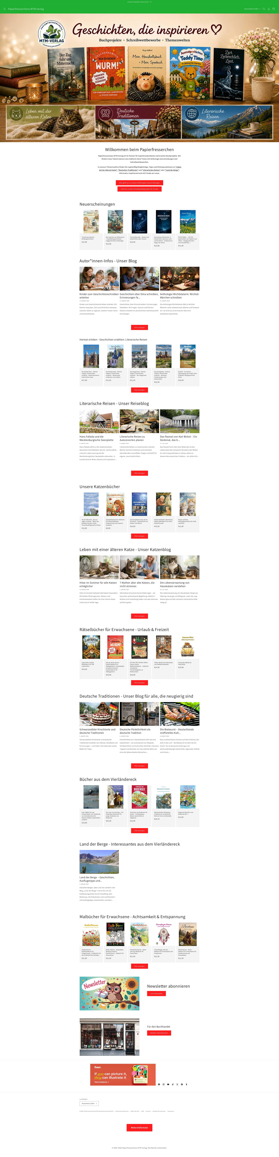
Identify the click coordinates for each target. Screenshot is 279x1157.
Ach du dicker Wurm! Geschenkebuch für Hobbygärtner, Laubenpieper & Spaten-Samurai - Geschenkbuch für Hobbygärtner (115, 667)
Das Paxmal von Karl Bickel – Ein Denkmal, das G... (178, 438)
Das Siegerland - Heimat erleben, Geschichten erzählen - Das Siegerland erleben (138, 374)
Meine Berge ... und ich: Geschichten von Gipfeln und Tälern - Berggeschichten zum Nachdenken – (187, 240)
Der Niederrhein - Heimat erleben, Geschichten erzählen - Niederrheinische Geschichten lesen (90, 374)
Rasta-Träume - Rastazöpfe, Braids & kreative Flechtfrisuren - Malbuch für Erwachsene (115, 952)
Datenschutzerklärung (122, 1111)
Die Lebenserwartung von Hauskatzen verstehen (175, 584)
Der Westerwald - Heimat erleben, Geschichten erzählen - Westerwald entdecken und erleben (114, 374)
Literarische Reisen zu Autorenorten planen (132, 438)
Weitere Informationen (159, 1033)
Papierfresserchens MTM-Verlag (93, 1111)
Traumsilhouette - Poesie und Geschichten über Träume (139, 238)
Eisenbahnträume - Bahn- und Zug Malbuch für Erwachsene (138, 951)
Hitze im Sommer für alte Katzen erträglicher (98, 584)
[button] (4, 8)
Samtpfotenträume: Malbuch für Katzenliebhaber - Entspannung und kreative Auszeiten (115, 522)
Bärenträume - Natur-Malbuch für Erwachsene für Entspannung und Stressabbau (187, 952)
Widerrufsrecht (135, 1111)
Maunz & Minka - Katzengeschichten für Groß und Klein (187, 521)
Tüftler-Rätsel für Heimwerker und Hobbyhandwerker (163, 663)
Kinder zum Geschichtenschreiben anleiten (99, 295)
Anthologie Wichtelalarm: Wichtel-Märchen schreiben (179, 295)
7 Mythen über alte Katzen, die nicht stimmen (137, 584)
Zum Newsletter (156, 993)
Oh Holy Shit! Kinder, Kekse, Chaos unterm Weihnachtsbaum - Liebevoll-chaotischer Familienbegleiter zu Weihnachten (139, 667)
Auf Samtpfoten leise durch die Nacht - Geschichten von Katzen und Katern (139, 521)
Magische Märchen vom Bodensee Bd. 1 (185, 813)
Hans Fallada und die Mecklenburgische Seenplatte (96, 438)
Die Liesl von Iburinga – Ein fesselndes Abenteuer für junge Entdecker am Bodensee (114, 815)
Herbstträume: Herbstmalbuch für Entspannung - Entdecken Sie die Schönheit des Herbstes (91, 952)
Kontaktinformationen (159, 1111)
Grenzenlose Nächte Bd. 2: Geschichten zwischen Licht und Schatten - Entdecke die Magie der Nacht (163, 240)
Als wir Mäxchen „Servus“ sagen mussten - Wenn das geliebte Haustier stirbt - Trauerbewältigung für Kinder (91, 522)
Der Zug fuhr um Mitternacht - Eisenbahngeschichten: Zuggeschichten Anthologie (115, 239)
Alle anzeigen (139, 327)
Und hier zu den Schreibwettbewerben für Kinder (139, 189)
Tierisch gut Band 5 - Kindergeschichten (88, 238)
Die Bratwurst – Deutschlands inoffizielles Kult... (177, 731)
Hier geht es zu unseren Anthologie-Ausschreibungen (139, 183)
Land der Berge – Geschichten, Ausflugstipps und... (97, 879)
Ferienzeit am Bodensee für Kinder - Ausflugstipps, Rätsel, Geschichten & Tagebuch (138, 815)
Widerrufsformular (139, 1127)
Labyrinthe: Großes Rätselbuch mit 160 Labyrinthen (88, 664)
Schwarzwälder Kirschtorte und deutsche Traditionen (97, 731)
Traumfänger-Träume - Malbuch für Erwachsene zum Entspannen (163, 951)
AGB (142, 1111)
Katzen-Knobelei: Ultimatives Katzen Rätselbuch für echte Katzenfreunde (163, 521)
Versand (148, 1111)
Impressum (171, 1111)
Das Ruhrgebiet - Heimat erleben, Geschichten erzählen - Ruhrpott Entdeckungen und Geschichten (162, 375)
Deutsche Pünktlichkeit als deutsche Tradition (135, 731)
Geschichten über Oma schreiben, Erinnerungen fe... (139, 295)
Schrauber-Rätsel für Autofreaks (184, 663)
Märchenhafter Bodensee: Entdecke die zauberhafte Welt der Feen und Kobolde (162, 814)
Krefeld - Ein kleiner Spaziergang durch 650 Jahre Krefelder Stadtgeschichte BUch (187, 374)
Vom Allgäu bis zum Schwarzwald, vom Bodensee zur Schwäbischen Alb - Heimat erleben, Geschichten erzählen (91, 816)
